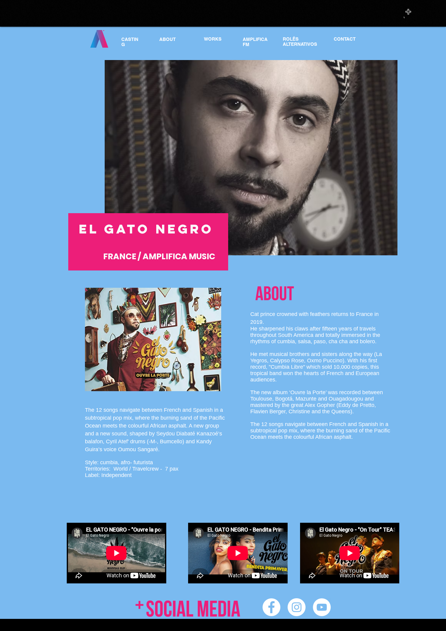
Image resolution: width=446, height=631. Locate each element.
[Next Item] (210, 339)
